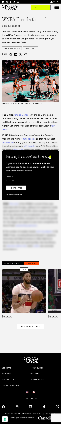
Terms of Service (38, 414)
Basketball (30, 48)
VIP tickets (29, 146)
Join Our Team (8, 380)
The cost (13, 203)
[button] (56, 7)
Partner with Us (37, 380)
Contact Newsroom (10, 386)
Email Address (13, 177)
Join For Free (40, 7)
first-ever (18, 149)
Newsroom (6, 374)
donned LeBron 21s (17, 245)
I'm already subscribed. (14, 194)
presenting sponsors (26, 225)
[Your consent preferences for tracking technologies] (5, 419)
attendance (8, 142)
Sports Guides (36, 368)
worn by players (44, 231)
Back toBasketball (30, 326)
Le (36, 245)
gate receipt (29, 138)
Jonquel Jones (20, 114)
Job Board (6, 368)
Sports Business (12, 48)
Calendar (34, 374)
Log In (56, 2)
